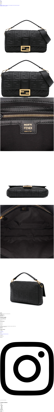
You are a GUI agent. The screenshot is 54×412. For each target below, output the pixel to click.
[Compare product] (0, 313)
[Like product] (1, 313)
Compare (1, 410)
